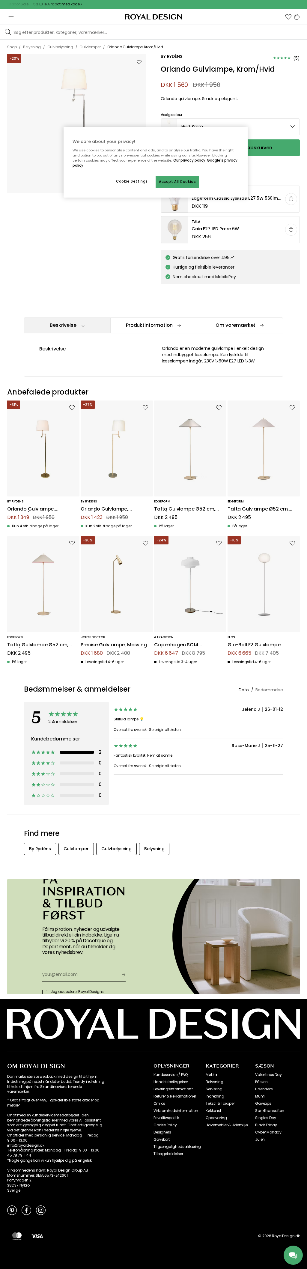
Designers (162, 1132)
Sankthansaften (269, 1111)
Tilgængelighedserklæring (177, 1146)
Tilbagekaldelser (168, 1154)
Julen (260, 1139)
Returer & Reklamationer (175, 1096)
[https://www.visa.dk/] (37, 1236)
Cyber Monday (268, 1132)
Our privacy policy (189, 160)
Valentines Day (268, 1075)
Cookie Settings (132, 181)
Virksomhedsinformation (176, 1111)
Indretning (215, 1096)
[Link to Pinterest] (12, 1210)
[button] (288, 17)
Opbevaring (216, 1118)
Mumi (260, 1096)
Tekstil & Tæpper (220, 1103)
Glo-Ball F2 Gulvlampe (254, 645)
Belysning (214, 1082)
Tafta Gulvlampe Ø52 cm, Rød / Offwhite (37, 645)
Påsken (261, 1082)
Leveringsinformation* (173, 1089)
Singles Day (265, 1118)
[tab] (67, 325)
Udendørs (264, 1089)
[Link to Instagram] (41, 1210)
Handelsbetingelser (171, 1082)
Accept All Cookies (177, 181)
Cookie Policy (165, 1125)
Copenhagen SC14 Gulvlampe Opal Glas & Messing (182, 645)
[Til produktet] (230, 199)
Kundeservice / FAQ (171, 1075)
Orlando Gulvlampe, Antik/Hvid (104, 509)
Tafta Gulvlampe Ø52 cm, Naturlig (258, 509)
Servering (214, 1089)
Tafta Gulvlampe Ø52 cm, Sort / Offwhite (184, 509)
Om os (159, 1103)
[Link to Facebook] (26, 1210)
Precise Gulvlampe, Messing (114, 645)
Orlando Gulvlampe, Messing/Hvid (31, 509)
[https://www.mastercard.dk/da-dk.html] (17, 1236)
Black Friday (266, 1125)
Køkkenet (213, 1111)
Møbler (211, 1075)
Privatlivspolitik (166, 1118)
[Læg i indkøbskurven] (291, 199)
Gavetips (263, 1103)
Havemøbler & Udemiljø (227, 1125)
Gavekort (162, 1139)
